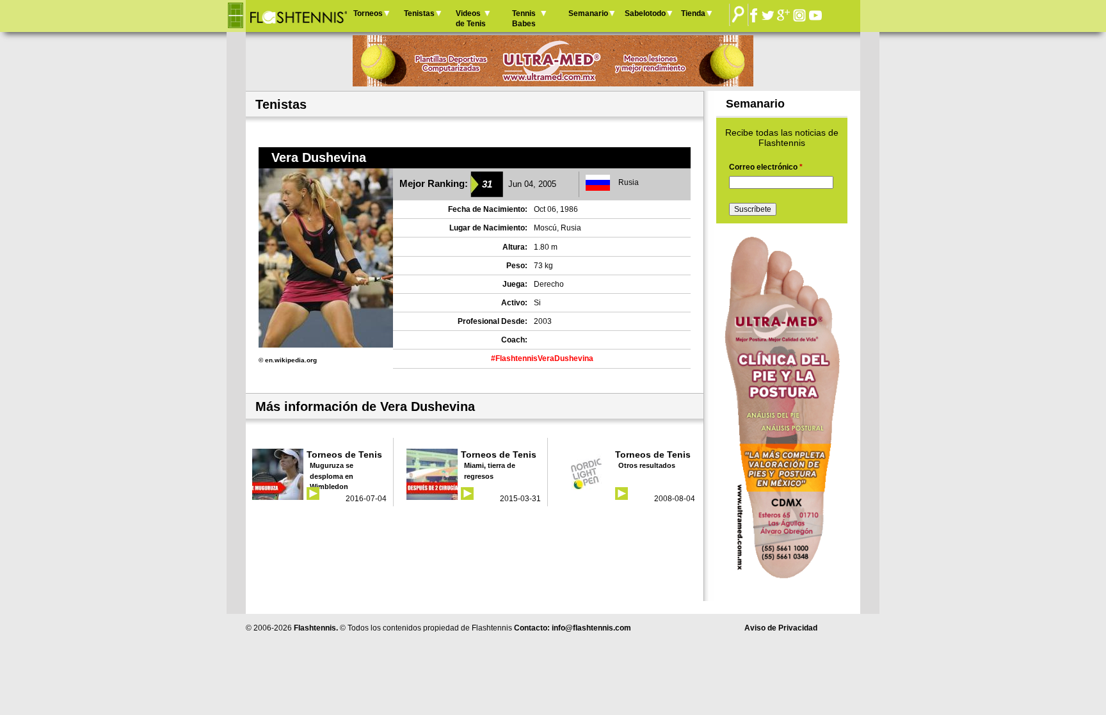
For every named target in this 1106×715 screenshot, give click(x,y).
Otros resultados (646, 465)
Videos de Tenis (471, 18)
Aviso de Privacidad (780, 627)
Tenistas (419, 13)
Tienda (693, 13)
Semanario (588, 13)
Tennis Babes (524, 18)
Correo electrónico (766, 167)
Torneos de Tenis (344, 454)
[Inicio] (298, 16)
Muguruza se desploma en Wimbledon (331, 476)
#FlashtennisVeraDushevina (542, 358)
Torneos (368, 13)
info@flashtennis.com (591, 627)
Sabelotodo (645, 13)
